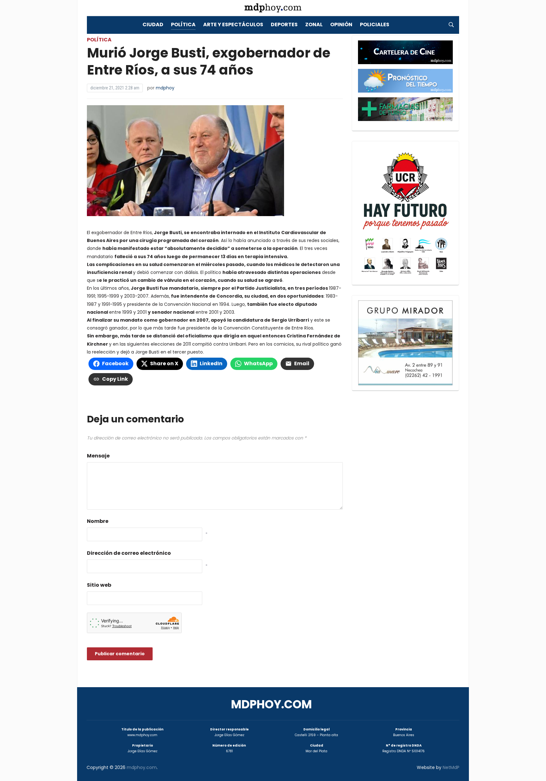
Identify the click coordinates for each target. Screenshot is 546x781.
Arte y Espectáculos (233, 24)
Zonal (314, 24)
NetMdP (451, 767)
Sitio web (99, 585)
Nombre (97, 521)
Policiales (374, 24)
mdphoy (165, 88)
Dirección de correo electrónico (129, 553)
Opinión (341, 24)
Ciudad (153, 24)
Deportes (284, 24)
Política (183, 24)
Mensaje (98, 455)
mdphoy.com (271, 704)
